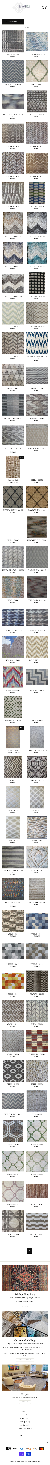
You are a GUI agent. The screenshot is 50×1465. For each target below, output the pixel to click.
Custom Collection (25, 1360)
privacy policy (25, 1421)
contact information (25, 1428)
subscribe (25, 1436)
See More (25, 1402)
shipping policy (25, 1425)
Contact (25, 1306)
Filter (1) (13, 21)
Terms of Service (25, 1415)
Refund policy (25, 1418)
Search (24, 1411)
